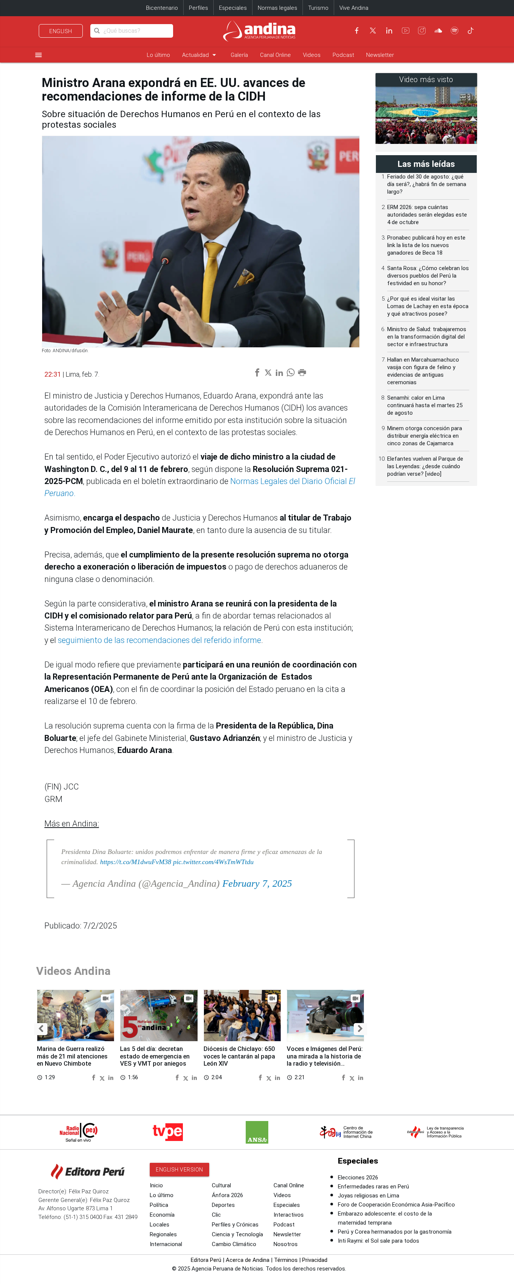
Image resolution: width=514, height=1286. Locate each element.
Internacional (166, 1244)
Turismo (318, 8)
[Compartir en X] (103, 1077)
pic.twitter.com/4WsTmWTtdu (213, 862)
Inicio (156, 1185)
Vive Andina (353, 8)
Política (159, 1205)
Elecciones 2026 (358, 1177)
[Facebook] (356, 30)
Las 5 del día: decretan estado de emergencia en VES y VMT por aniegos (155, 1056)
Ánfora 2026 (227, 1195)
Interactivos (289, 1214)
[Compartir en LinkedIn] (110, 1077)
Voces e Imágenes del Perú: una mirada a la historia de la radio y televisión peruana (325, 1060)
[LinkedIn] (389, 30)
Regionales (163, 1234)
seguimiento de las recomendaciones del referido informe (158, 640)
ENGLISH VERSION (179, 1170)
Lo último (158, 55)
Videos (312, 55)
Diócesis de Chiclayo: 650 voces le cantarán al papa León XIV (239, 1056)
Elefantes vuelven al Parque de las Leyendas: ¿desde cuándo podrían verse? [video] (425, 466)
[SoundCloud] (438, 30)
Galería (239, 55)
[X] (372, 30)
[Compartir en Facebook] (94, 1077)
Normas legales (277, 8)
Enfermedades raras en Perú (373, 1186)
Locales (159, 1224)
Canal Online (275, 55)
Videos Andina (73, 970)
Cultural (221, 1185)
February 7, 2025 (257, 883)
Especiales (233, 8)
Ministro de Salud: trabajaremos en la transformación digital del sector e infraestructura (426, 337)
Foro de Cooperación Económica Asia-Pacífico (396, 1204)
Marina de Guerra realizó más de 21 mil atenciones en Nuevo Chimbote (72, 1056)
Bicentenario (162, 8)
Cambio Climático (234, 1244)
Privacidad (314, 1260)
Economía (162, 1214)
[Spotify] (454, 30)
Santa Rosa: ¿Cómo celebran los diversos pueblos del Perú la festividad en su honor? (428, 276)
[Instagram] (421, 30)
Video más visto (426, 79)
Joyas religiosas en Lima (368, 1195)
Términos (286, 1260)
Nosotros (286, 1244)
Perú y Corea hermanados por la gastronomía (395, 1231)
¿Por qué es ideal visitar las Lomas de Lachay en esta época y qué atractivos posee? (427, 306)
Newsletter (380, 55)
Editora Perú (206, 1260)
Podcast (343, 55)
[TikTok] (470, 30)
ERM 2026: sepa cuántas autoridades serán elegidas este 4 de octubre (427, 215)
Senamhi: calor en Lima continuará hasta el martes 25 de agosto (424, 405)
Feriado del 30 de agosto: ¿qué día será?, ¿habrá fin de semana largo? (426, 184)
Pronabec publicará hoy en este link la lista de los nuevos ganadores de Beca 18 (426, 245)
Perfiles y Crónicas (235, 1224)
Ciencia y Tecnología (237, 1234)
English (60, 31)
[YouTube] (405, 30)
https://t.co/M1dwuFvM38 (135, 862)
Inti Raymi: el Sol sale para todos (378, 1240)
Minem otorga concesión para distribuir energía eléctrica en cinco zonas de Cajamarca (424, 436)
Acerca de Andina (247, 1260)
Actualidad (200, 54)
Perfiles (198, 8)
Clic (216, 1214)
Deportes (223, 1205)
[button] (40, 1029)
